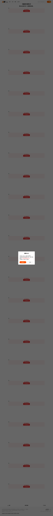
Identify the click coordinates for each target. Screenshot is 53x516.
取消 (30, 262)
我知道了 (22, 262)
